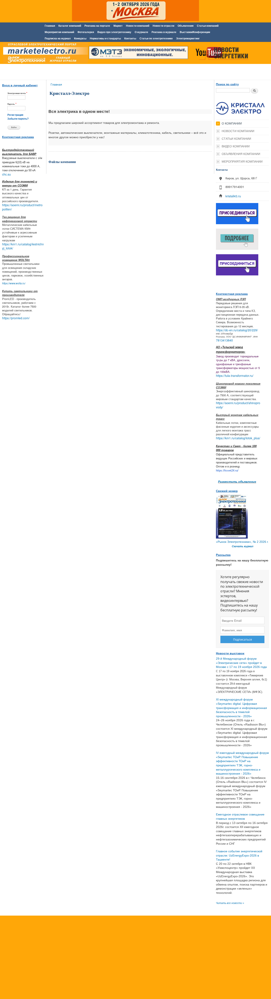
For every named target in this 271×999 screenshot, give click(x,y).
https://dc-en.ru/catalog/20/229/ (237, 330)
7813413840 (224, 340)
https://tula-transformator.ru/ (234, 375)
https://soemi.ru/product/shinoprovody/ (238, 405)
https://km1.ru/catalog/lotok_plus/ (238, 438)
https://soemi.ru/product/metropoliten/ (22, 207)
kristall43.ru (233, 196)
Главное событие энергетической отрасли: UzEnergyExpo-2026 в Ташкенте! (239, 855)
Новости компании (238, 131)
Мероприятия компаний (59, 32)
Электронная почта (17, 93)
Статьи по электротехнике (156, 38)
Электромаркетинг (188, 38)
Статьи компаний (207, 25)
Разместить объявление (237, 481)
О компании (232, 123)
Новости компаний (137, 25)
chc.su (6, 174)
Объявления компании (241, 154)
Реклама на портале (97, 25)
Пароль (12, 104)
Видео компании (236, 146)
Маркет (118, 25)
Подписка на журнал (58, 38)
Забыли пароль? (18, 118)
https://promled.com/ (16, 318)
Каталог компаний (69, 25)
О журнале (141, 32)
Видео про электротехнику (114, 32)
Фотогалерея (85, 32)
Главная (50, 25)
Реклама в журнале (164, 32)
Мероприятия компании (242, 161)
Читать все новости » (230, 903)
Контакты (130, 38)
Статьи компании (236, 138)
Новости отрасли (163, 25)
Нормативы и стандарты (105, 38)
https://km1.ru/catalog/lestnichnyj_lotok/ (23, 246)
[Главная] (44, 53)
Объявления (186, 25)
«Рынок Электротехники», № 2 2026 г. (242, 541)
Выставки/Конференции (195, 32)
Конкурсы (80, 38)
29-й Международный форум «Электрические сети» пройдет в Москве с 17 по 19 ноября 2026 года (241, 663)
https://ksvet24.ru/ (227, 470)
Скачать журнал (242, 546)
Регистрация (15, 114)
